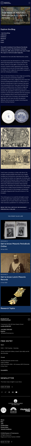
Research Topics (8, 308)
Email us (3, 331)
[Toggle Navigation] (29, 2)
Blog (2, 421)
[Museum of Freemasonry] (6, 3)
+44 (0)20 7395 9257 (6, 329)
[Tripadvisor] (13, 392)
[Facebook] (2, 392)
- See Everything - (6, 33)
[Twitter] (5, 392)
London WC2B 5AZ (6, 326)
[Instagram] (9, 392)
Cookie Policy (4, 425)
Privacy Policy (4, 427)
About (2, 419)
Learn (2, 40)
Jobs (2, 423)
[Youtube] (16, 392)
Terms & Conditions (6, 429)
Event (2, 42)
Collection (3, 35)
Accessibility (4, 370)
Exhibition (3, 36)
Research (3, 38)
